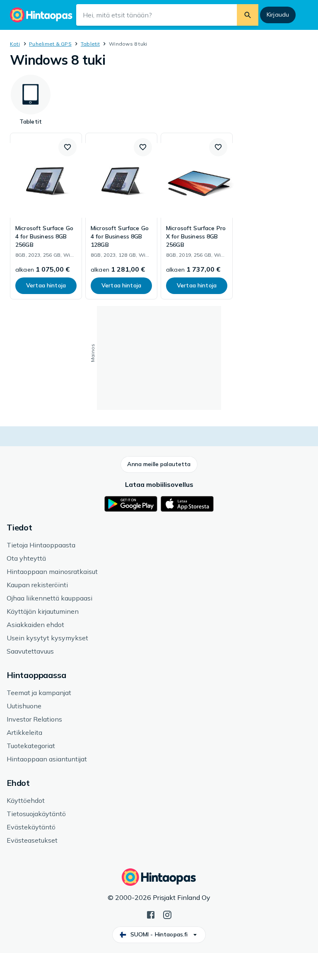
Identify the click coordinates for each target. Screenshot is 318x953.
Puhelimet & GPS (50, 44)
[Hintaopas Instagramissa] (167, 914)
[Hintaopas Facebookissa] (151, 914)
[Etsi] (247, 15)
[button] (67, 147)
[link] (46, 216)
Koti (15, 44)
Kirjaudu (278, 14)
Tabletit (90, 44)
